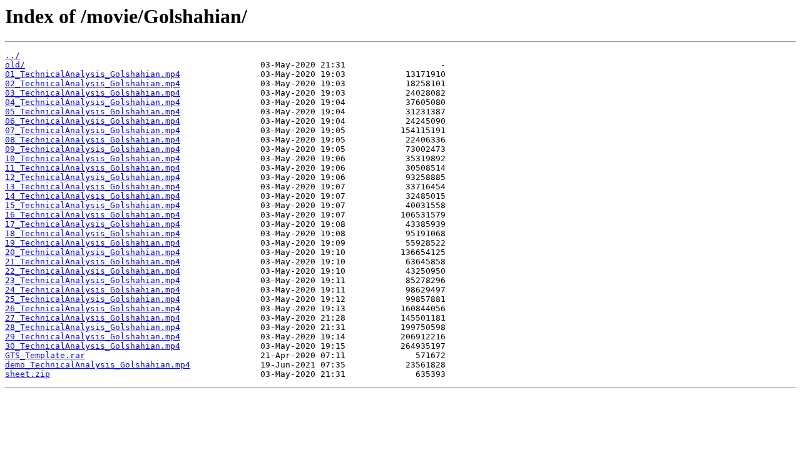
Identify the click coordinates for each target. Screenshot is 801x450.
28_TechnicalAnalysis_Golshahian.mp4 (92, 327)
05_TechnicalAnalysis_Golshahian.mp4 (92, 111)
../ (12, 55)
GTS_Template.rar (45, 355)
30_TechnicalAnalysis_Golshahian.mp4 (92, 346)
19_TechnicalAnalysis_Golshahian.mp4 (92, 243)
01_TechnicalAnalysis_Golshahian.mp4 (92, 74)
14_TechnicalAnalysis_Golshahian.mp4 (92, 196)
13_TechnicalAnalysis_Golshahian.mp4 (92, 186)
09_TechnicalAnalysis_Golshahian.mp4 (92, 149)
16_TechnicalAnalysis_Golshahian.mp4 (92, 214)
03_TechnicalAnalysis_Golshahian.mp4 (92, 93)
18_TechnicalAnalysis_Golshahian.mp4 (92, 233)
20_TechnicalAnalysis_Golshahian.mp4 (92, 252)
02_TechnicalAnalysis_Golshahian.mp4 (92, 83)
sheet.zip (27, 374)
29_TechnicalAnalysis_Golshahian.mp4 (92, 336)
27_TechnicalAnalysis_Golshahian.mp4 (92, 317)
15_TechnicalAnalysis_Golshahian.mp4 (92, 205)
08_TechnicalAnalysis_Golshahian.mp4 (92, 139)
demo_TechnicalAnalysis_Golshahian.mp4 (97, 364)
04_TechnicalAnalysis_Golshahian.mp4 (92, 102)
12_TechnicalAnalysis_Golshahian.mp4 (92, 177)
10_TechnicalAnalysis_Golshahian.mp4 (92, 158)
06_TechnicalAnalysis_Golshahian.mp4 (92, 121)
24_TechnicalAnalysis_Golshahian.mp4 (92, 289)
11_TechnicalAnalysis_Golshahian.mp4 (92, 167)
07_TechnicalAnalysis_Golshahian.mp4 (92, 130)
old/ (15, 64)
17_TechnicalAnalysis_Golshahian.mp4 (92, 224)
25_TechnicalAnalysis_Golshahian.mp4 (92, 299)
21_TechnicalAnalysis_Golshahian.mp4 (92, 261)
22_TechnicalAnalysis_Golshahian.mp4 (92, 271)
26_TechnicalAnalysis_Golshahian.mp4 (92, 308)
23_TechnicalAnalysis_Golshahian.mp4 (92, 280)
